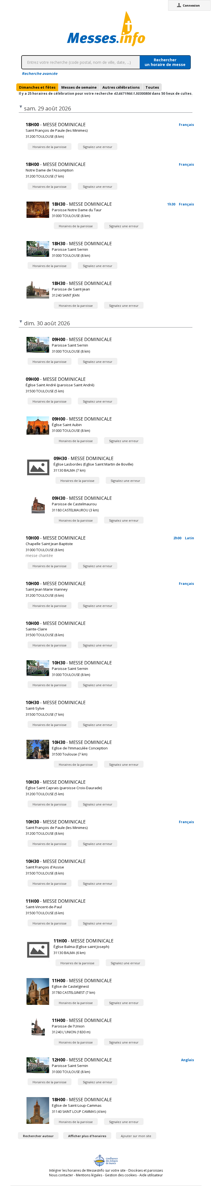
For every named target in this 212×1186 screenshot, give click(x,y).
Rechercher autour (38, 1136)
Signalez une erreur (97, 147)
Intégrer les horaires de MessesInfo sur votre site (87, 1170)
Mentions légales (89, 1175)
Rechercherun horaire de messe (165, 62)
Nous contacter (61, 1175)
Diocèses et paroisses (145, 1170)
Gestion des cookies (121, 1175)
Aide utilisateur (151, 1175)
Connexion (191, 5)
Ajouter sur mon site (136, 1136)
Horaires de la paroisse (50, 147)
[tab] (37, 87)
